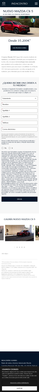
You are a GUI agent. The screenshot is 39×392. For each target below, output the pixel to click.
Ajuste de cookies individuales (19, 383)
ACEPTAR (19, 388)
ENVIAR (19, 199)
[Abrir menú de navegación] (36, 3)
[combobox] (20, 98)
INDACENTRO (20, 3)
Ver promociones (19, 48)
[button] (14, 247)
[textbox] (18, 98)
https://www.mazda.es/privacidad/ (22, 186)
